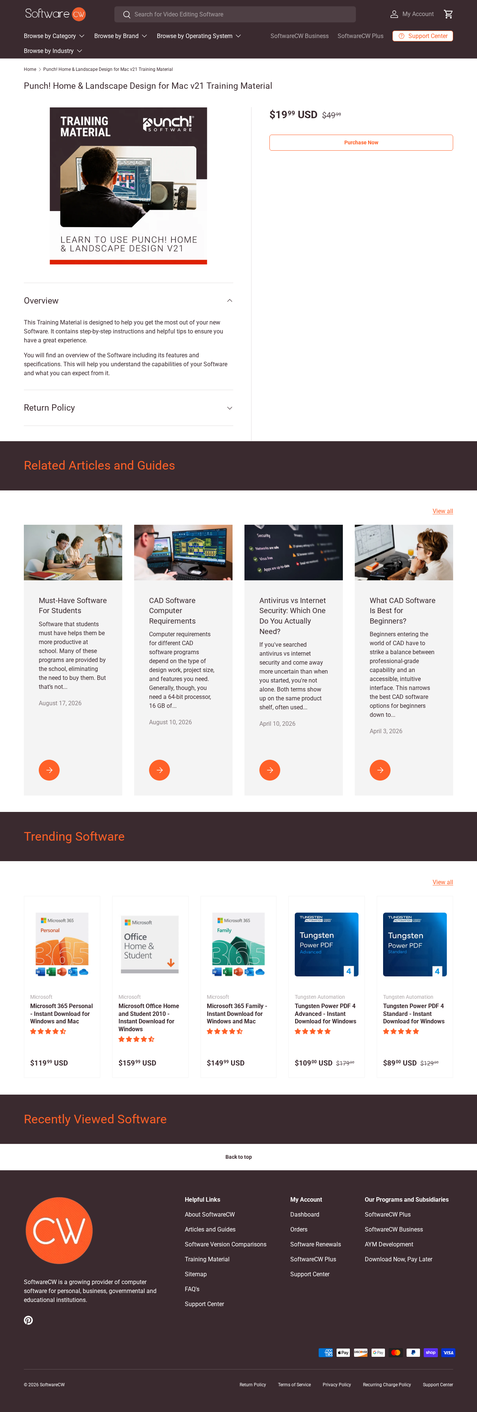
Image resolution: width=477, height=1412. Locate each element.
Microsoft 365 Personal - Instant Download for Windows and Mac (61, 1013)
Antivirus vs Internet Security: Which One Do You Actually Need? (292, 616)
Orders (298, 1229)
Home (30, 69)
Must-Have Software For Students (73, 605)
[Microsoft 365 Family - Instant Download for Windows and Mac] (239, 944)
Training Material (207, 1259)
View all (443, 511)
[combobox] (235, 14)
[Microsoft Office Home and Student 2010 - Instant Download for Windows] (150, 944)
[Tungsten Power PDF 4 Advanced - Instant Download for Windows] (326, 944)
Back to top (238, 1157)
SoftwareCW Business (300, 36)
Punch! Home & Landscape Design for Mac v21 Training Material (108, 69)
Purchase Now (361, 142)
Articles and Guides (210, 1229)
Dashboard (304, 1214)
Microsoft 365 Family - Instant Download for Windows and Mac (237, 1013)
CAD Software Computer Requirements (172, 610)
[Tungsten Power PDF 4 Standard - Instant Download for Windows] (415, 944)
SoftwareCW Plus (360, 36)
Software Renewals (315, 1244)
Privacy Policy (337, 1384)
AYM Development (389, 1244)
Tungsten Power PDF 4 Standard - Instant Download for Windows (414, 1013)
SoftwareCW (52, 1384)
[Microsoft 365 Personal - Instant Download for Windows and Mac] (62, 944)
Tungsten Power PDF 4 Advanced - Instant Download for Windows (325, 1013)
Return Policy (253, 1384)
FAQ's (192, 1289)
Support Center (204, 1304)
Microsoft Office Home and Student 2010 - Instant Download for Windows (149, 1017)
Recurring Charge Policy (387, 1384)
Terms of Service (294, 1384)
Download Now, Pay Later (398, 1259)
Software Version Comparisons (225, 1244)
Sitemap (196, 1274)
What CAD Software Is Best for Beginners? (403, 610)
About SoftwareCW (210, 1214)
